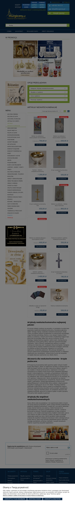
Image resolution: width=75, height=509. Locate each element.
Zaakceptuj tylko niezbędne (15, 499)
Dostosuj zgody (35, 499)
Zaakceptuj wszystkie (53, 499)
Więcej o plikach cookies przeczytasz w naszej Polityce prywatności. (23, 495)
